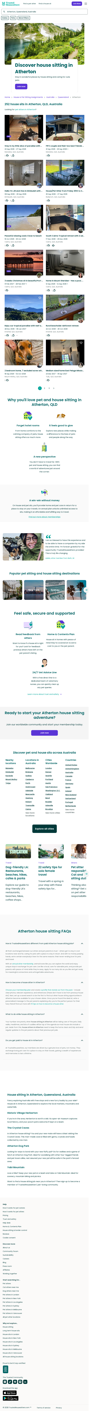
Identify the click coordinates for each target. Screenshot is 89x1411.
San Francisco (51, 787)
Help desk (6, 1223)
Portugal (69, 802)
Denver (48, 772)
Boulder (48, 802)
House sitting (8, 1327)
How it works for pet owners (14, 1208)
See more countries (69, 811)
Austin (48, 783)
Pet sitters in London (11, 1295)
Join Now (77, 3)
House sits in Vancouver (12, 1353)
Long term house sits (11, 1330)
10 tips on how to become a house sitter (47, 1004)
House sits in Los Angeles (13, 1342)
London (48, 768)
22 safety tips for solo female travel (50, 871)
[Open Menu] (86, 4)
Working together (10, 1273)
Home (7, 97)
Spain (67, 787)
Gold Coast (30, 787)
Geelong (29, 798)
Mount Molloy (11, 779)
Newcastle (30, 794)
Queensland (63, 97)
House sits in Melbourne (12, 1349)
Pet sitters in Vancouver (12, 1313)
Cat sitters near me (11, 1287)
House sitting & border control (15, 1230)
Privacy (59, 1408)
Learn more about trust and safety (43, 694)
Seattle (48, 776)
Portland (49, 779)
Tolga (8, 783)
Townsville (29, 805)
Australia (50, 97)
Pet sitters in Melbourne (12, 1309)
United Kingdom (72, 769)
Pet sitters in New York (12, 1298)
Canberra (29, 779)
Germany (69, 783)
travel (8, 862)
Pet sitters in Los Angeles (13, 1302)
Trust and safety (9, 1219)
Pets (13, 18)
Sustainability (8, 1255)
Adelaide (29, 790)
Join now (21, 86)
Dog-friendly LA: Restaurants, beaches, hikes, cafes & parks (17, 872)
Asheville (49, 805)
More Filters (24, 18)
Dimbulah (10, 772)
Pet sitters (7, 1283)
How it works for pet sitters (13, 1211)
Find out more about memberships (44, 517)
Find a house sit (45, 3)
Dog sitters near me (11, 1291)
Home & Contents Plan (12, 1226)
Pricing (5, 1215)
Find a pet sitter (29, 3)
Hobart (28, 802)
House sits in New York (12, 1338)
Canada (68, 776)
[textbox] (44, 11)
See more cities (52, 813)
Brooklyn (49, 809)
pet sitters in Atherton (25, 109)
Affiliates (6, 1270)
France (68, 780)
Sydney (28, 776)
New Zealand (70, 795)
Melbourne (30, 768)
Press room (7, 1266)
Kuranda (9, 776)
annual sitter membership (22, 964)
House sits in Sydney (11, 1345)
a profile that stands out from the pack (57, 990)
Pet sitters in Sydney (11, 1306)
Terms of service (43, 1408)
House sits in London (11, 1334)
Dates (5, 18)
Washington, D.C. (52, 790)
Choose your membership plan (18, 990)
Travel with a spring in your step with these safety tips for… (51, 885)
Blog (4, 1262)
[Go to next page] (54, 388)
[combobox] (44, 11)
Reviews (6, 1234)
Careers (6, 1259)
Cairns (28, 809)
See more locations (30, 814)
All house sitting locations (13, 1357)
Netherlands (70, 806)
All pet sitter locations (11, 1317)
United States (71, 765)
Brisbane (29, 772)
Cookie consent (9, 1238)
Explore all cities (44, 828)
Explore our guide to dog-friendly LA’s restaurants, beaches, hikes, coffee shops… (17, 892)
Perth (27, 783)
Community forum (10, 1251)
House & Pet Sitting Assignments (28, 97)
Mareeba (9, 768)
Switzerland (70, 798)
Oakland (49, 794)
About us (6, 1247)
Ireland (68, 791)
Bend (47, 798)
